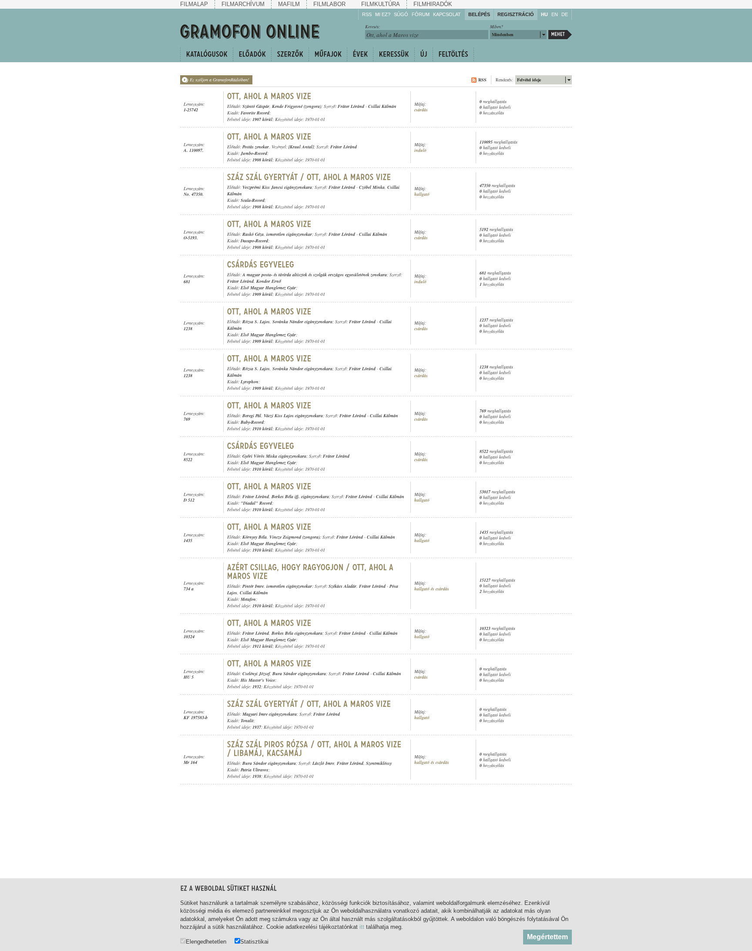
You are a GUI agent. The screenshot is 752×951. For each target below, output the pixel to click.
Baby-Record (252, 422)
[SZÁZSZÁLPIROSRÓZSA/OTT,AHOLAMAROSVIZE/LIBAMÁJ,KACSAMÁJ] (315, 749)
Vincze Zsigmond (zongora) (294, 537)
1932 (256, 686)
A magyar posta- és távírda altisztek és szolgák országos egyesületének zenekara (314, 274)
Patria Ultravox (255, 770)
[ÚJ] (423, 54)
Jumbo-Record (254, 153)
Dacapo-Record (254, 241)
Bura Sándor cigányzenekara (299, 673)
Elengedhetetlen (206, 941)
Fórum (421, 14)
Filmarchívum (243, 4)
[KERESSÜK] (393, 54)
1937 (256, 727)
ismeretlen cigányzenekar (289, 234)
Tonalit (247, 720)
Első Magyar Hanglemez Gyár (268, 288)
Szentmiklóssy (379, 763)
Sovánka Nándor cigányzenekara (302, 321)
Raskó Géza (253, 234)
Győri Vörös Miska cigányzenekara (274, 456)
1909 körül (262, 294)
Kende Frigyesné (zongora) (296, 106)
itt (361, 927)
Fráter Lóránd (351, 106)
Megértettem (547, 937)
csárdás (421, 110)
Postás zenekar (255, 147)
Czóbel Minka (372, 187)
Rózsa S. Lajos (256, 321)
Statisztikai (254, 941)
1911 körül (262, 646)
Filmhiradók (432, 4)
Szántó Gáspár (255, 106)
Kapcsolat (447, 14)
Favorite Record (255, 113)
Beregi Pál (251, 415)
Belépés (479, 14)
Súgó (401, 14)
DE (564, 14)
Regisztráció (515, 14)
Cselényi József (256, 673)
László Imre (323, 763)
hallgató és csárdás (431, 589)
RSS (367, 14)
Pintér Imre (253, 586)
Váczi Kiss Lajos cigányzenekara (293, 415)
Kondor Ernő (268, 281)
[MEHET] (560, 34)
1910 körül (262, 428)
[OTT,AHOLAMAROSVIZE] (269, 96)
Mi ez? (382, 14)
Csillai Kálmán (382, 106)
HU (544, 14)
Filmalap (194, 4)
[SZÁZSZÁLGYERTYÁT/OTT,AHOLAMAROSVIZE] (309, 177)
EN (554, 14)
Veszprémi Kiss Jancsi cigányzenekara (277, 187)
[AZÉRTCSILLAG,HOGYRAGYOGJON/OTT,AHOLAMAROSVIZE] (311, 572)
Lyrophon (249, 381)
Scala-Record (253, 200)
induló (420, 150)
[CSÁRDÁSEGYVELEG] (261, 264)
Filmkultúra (380, 4)
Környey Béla (254, 537)
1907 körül (262, 119)
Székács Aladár (342, 586)
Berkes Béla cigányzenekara (297, 633)
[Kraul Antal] (301, 147)
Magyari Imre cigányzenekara (269, 714)
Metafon (248, 599)
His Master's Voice (258, 680)
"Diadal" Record (256, 503)
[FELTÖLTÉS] (453, 54)
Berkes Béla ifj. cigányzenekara (300, 496)
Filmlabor (329, 4)
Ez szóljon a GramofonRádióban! (219, 80)
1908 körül (262, 160)
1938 (256, 776)
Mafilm (289, 4)
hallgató (422, 194)
